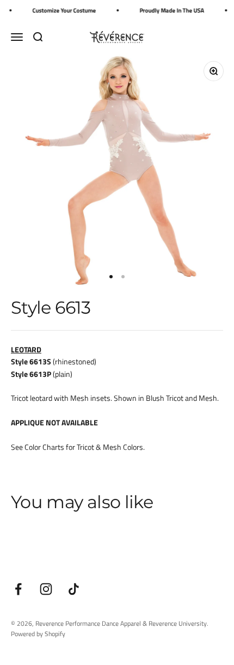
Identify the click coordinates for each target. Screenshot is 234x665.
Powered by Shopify (38, 634)
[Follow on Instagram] (46, 589)
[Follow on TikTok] (73, 589)
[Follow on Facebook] (18, 589)
